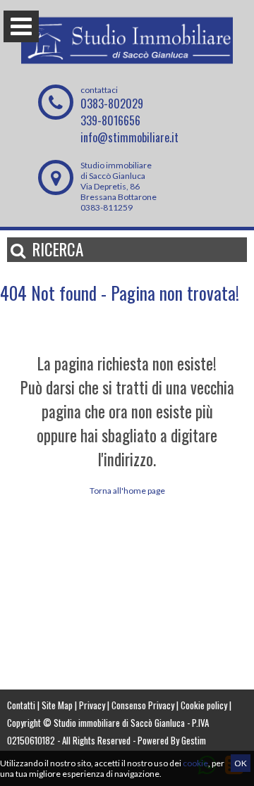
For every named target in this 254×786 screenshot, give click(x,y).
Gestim (193, 740)
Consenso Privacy (142, 705)
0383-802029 (111, 103)
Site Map (57, 705)
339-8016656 (110, 120)
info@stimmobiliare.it (129, 137)
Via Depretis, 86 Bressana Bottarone (118, 191)
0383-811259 (106, 207)
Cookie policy (204, 705)
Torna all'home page (127, 490)
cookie (195, 763)
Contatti (21, 705)
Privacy (92, 705)
